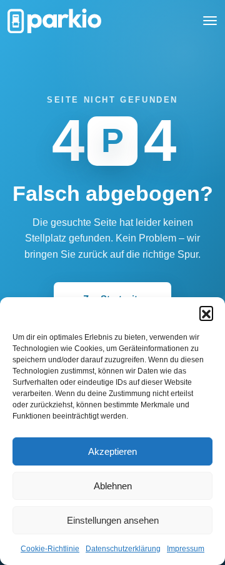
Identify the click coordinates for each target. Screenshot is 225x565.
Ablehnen (113, 486)
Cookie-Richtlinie (50, 548)
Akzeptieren (112, 451)
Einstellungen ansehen (113, 520)
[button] (206, 313)
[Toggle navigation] (210, 20)
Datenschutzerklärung (123, 548)
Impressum (185, 548)
